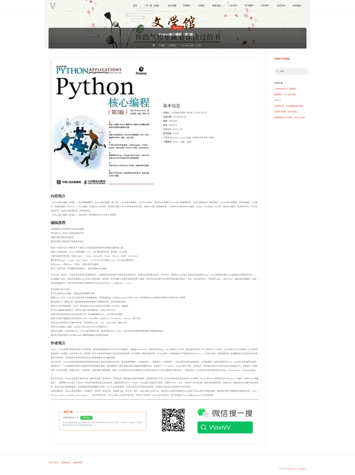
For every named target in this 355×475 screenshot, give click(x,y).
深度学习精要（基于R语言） (286, 112)
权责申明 (77, 462)
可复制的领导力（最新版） (286, 89)
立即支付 (86, 418)
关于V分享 (53, 462)
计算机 (162, 45)
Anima (291, 469)
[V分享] (53, 5)
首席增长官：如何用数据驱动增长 (289, 106)
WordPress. (301, 469)
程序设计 (177, 28)
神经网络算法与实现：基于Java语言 (289, 117)
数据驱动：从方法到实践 (285, 94)
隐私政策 (65, 462)
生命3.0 (277, 100)
